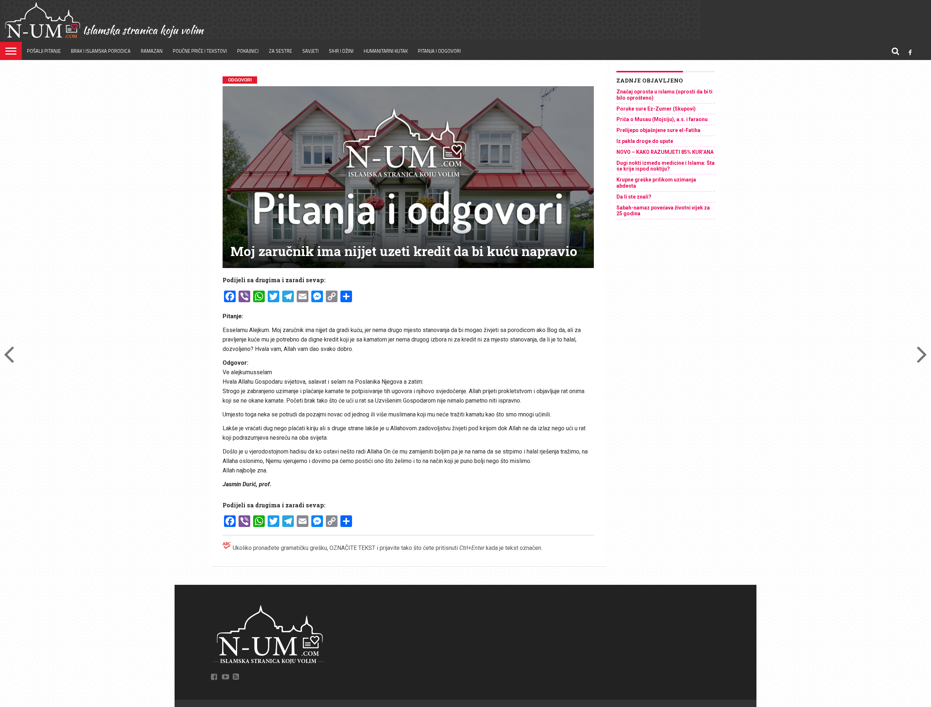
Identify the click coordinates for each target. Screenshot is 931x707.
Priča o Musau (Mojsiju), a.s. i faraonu (662, 119)
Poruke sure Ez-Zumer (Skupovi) (656, 109)
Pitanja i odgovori (439, 51)
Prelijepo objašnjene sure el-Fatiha (658, 130)
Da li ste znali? (633, 197)
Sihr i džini (341, 51)
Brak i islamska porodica (101, 51)
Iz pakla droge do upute (644, 141)
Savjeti (310, 51)
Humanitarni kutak (386, 51)
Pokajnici (248, 51)
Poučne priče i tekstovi (200, 51)
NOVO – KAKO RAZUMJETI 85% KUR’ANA (665, 152)
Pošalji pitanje (44, 51)
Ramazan (152, 51)
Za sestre (280, 51)
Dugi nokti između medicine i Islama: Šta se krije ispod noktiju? (665, 166)
